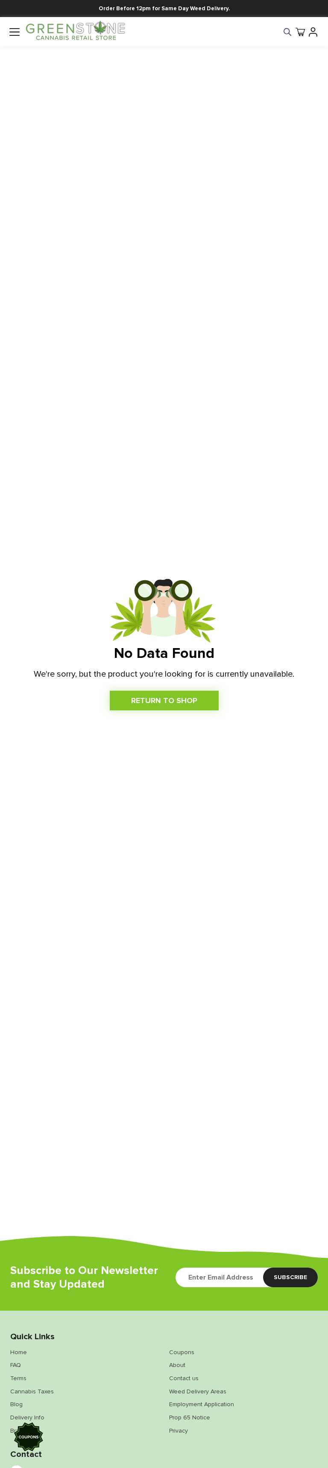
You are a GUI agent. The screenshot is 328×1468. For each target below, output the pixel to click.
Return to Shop (164, 700)
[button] (29, 1438)
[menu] (14, 32)
